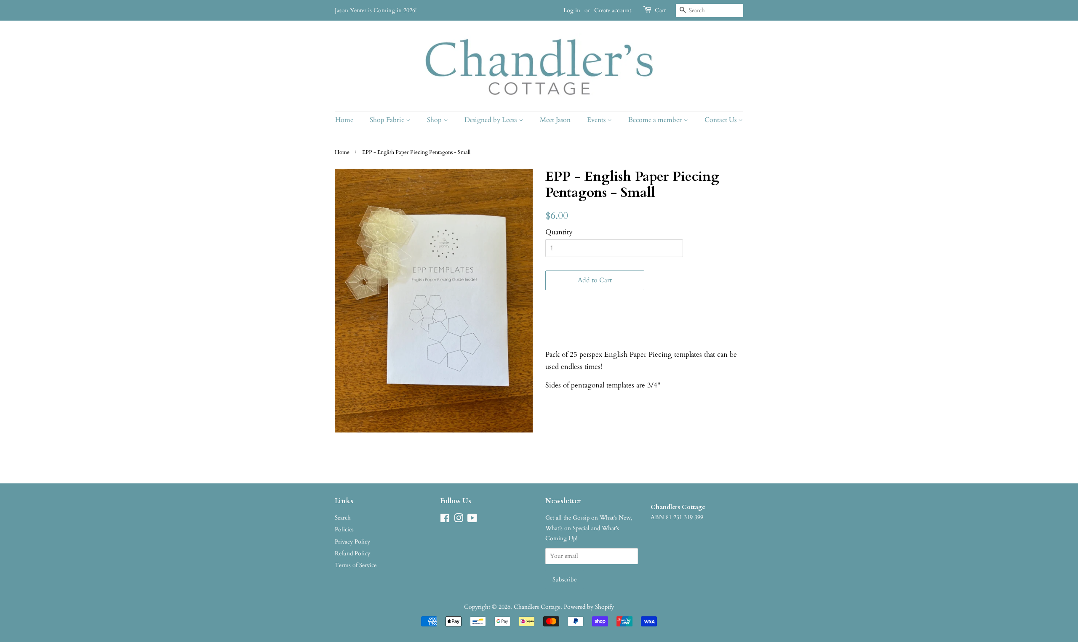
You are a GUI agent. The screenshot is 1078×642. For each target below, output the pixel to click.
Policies (344, 529)
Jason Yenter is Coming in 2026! (375, 10)
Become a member (655, 120)
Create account (612, 10)
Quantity (559, 232)
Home (344, 120)
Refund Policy (352, 553)
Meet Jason (555, 120)
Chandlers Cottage (537, 607)
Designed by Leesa (491, 120)
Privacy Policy (352, 542)
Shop (435, 120)
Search (343, 518)
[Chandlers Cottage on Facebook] (445, 520)
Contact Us (721, 120)
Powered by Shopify (589, 607)
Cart (660, 10)
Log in (571, 10)
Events (597, 120)
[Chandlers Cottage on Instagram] (458, 520)
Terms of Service (355, 565)
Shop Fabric (388, 120)
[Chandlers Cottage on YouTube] (472, 520)
